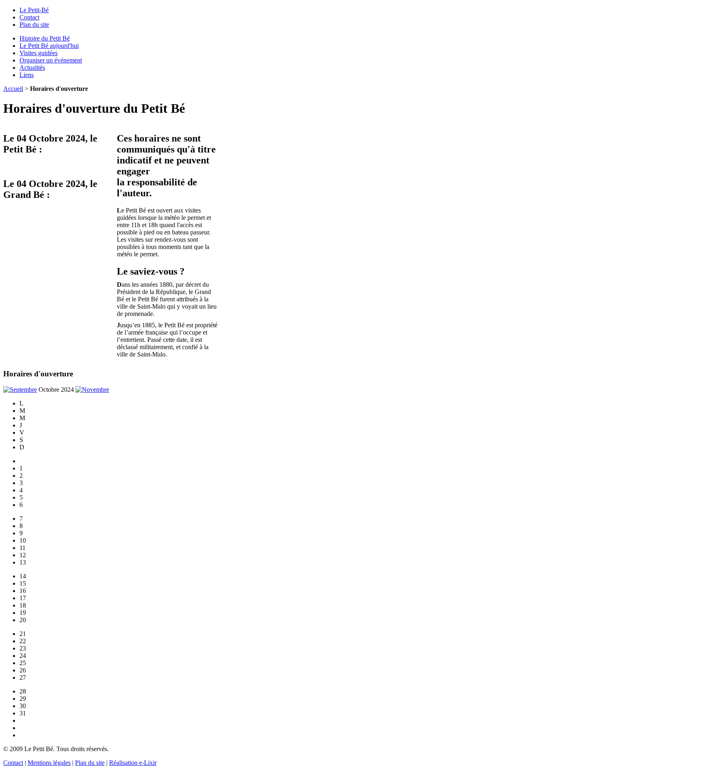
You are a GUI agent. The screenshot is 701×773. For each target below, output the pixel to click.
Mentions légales (49, 762)
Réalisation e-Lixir (133, 762)
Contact (29, 17)
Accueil (13, 88)
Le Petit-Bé (34, 9)
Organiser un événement (50, 60)
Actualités (32, 67)
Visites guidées (38, 52)
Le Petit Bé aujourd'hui (49, 45)
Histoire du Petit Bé (44, 38)
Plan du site (34, 24)
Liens (26, 74)
